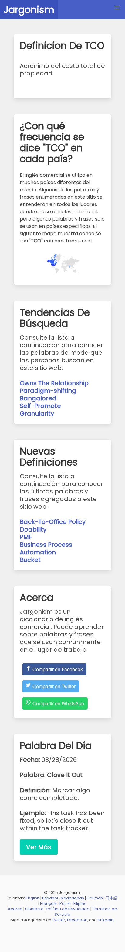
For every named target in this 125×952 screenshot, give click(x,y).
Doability (33, 529)
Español (50, 898)
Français (48, 903)
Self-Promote (40, 406)
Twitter (58, 920)
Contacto (34, 909)
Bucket (30, 560)
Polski (65, 903)
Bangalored (38, 398)
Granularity (37, 413)
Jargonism (29, 9)
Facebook (77, 920)
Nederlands (72, 898)
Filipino (80, 903)
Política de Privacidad (68, 909)
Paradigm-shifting (48, 390)
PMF (26, 537)
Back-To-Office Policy (53, 522)
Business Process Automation (46, 548)
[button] (117, 8)
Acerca (15, 909)
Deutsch (95, 898)
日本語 (111, 898)
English (32, 898)
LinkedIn (105, 920)
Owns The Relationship (54, 383)
